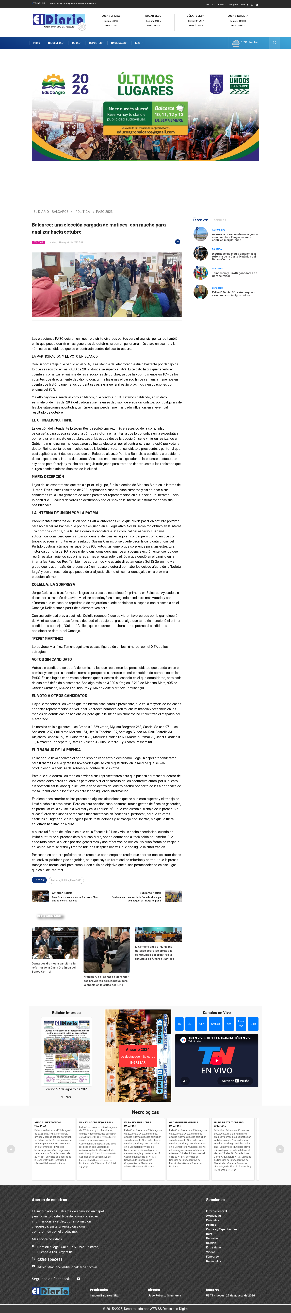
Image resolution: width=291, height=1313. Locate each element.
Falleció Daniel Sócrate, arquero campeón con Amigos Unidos (233, 293)
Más (138, 43)
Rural (76, 43)
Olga (253, 1023)
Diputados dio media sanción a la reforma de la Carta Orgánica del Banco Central (54, 967)
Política (82, 212)
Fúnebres (212, 1256)
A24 (229, 1023)
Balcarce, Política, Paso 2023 (66, 880)
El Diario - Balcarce (51, 212)
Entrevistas (214, 1247)
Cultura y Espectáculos (221, 1229)
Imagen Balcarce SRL (104, 1295)
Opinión (211, 1243)
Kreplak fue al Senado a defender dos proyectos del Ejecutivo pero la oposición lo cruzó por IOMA (106, 981)
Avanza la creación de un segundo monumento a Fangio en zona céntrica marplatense (235, 237)
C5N (201, 1023)
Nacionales (118, 43)
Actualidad (218, 230)
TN (179, 1023)
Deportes (95, 43)
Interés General (216, 1211)
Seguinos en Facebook (51, 1279)
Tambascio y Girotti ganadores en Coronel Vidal (73, 3)
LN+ (190, 1023)
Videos (210, 1252)
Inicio (36, 43)
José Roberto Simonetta (164, 1295)
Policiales (212, 1220)
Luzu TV (241, 1024)
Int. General (55, 43)
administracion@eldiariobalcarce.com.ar (67, 1267)
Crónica (215, 1023)
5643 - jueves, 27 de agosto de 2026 (230, 1295)
